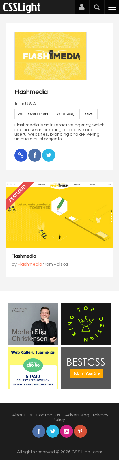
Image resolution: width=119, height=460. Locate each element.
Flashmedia (24, 256)
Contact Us (48, 415)
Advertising (77, 415)
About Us (22, 415)
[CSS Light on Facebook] (38, 431)
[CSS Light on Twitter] (52, 431)
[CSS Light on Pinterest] (80, 431)
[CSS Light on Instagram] (66, 431)
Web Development (33, 114)
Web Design (67, 114)
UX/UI (89, 114)
